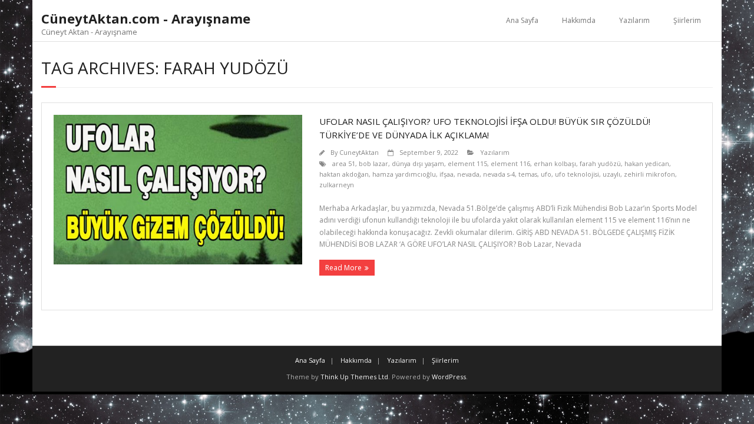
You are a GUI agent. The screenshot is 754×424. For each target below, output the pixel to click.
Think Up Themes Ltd (354, 376)
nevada (468, 174)
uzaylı (611, 174)
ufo (546, 174)
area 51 (343, 163)
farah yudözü (600, 163)
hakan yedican (646, 163)
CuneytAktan (359, 152)
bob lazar (373, 163)
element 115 (467, 163)
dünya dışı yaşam (418, 163)
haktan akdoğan (344, 174)
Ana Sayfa (522, 20)
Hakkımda (579, 20)
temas (527, 174)
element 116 (510, 163)
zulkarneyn (336, 184)
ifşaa (446, 174)
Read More (343, 268)
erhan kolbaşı (555, 163)
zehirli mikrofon (649, 174)
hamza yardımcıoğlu (404, 174)
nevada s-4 (499, 174)
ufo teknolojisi (577, 174)
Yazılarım (634, 20)
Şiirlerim (687, 20)
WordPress (449, 376)
